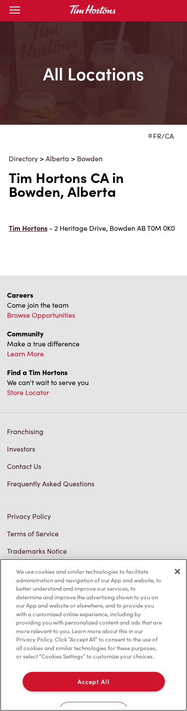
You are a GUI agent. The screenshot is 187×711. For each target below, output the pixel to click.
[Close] (177, 571)
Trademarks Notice (37, 550)
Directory (23, 158)
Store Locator (28, 392)
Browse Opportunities (41, 314)
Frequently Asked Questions (50, 483)
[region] (93, 635)
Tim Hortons (28, 228)
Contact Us (24, 466)
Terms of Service (33, 533)
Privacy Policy (29, 516)
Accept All (93, 681)
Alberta (57, 158)
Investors (21, 448)
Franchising (25, 431)
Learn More (25, 353)
